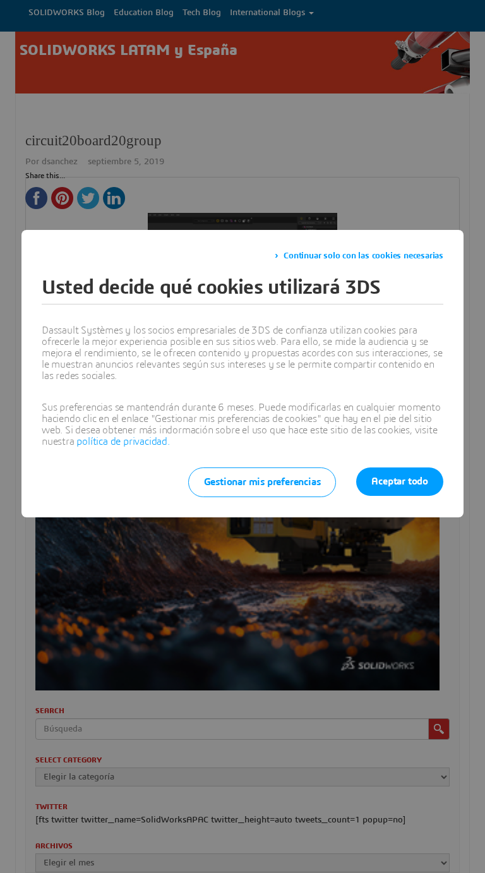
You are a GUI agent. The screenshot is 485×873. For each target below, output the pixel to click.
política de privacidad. (122, 441)
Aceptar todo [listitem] (399, 481)
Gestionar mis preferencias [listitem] (262, 482)
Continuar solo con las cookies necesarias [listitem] (363, 255)
